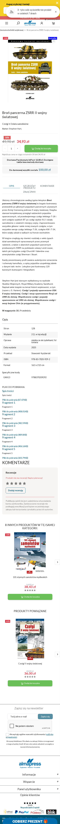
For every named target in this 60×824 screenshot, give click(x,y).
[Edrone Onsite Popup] (30, 412)
